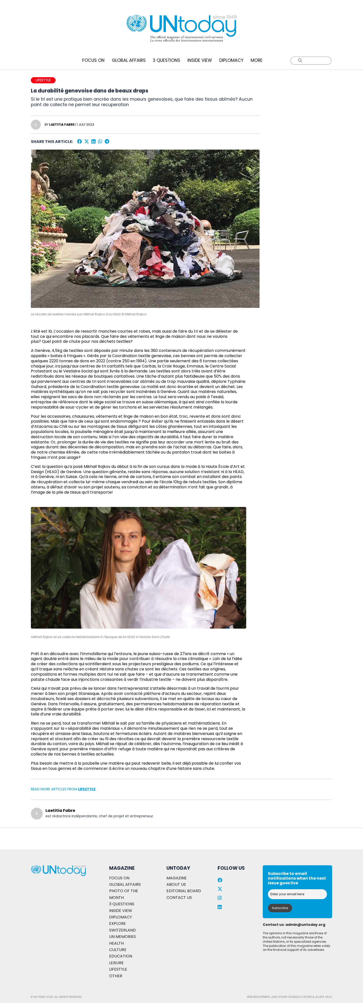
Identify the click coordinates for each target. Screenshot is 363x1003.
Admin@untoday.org (305, 924)
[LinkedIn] (93, 141)
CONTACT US (179, 897)
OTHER (115, 976)
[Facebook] (79, 141)
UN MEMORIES (122, 936)
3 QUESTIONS (166, 60)
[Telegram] (107, 141)
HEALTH (116, 943)
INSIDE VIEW (199, 60)
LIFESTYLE (87, 789)
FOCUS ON (93, 60)
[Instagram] (220, 898)
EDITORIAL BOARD (183, 891)
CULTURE (117, 950)
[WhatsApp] (100, 141)
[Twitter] (86, 141)
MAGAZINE (176, 878)
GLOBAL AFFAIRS (129, 60)
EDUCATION (120, 956)
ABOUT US (176, 884)
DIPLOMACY (231, 60)
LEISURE (116, 963)
